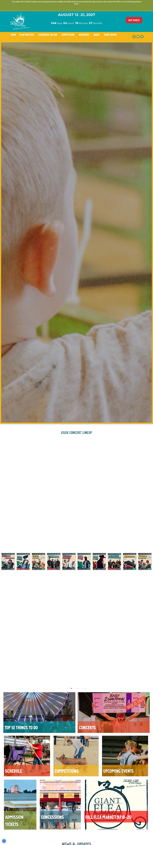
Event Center (110, 34)
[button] (3, 561)
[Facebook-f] (134, 36)
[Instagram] (142, 36)
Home (13, 34)
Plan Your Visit (26, 34)
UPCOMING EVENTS (118, 770)
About (97, 34)
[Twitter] (138, 36)
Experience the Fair (48, 34)
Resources (84, 34)
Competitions (67, 34)
